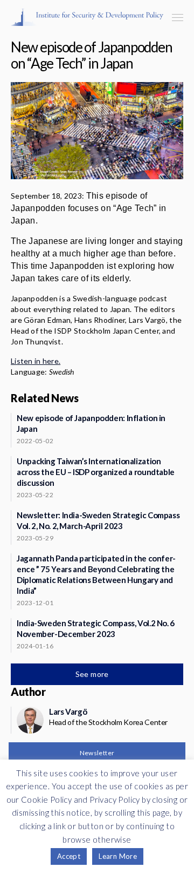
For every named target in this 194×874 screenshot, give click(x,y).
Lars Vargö (68, 711)
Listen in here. (35, 360)
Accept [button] (68, 856)
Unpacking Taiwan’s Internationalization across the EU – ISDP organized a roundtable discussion (96, 471)
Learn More (118, 856)
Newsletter (97, 753)
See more (93, 674)
